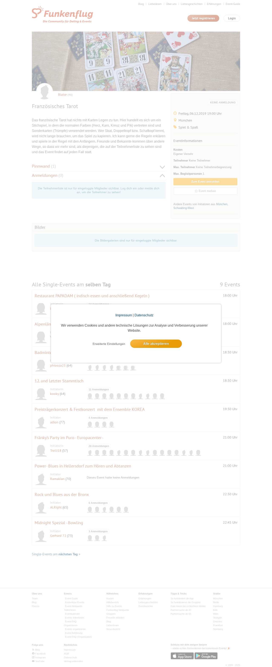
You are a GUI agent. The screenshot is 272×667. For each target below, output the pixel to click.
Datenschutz (144, 315)
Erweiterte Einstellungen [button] (109, 344)
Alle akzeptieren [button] (156, 344)
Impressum (123, 315)
